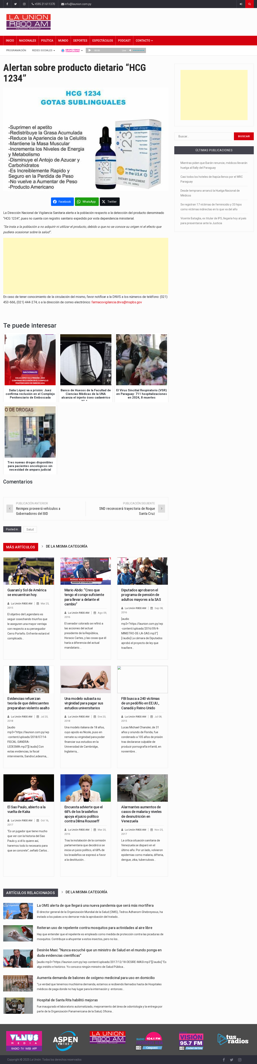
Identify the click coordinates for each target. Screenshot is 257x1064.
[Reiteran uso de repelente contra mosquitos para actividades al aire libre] (18, 933)
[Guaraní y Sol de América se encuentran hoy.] (28, 571)
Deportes (80, 40)
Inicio (10, 40)
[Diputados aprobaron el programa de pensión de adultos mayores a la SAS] (142, 571)
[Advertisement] (85, 266)
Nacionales (27, 40)
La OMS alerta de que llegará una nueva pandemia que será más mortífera (95, 906)
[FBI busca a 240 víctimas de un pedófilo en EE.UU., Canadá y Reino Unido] (142, 679)
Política (47, 40)
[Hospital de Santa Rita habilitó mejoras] (18, 1006)
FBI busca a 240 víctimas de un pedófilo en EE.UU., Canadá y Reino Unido (140, 703)
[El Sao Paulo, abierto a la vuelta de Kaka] (28, 788)
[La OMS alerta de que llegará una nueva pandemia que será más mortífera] (18, 911)
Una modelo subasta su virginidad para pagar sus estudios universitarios (83, 703)
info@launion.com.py (77, 4)
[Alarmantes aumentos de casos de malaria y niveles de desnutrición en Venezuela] (142, 788)
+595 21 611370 (44, 4)
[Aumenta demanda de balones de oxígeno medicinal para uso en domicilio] (18, 983)
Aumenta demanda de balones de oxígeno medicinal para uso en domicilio (96, 978)
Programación (16, 50)
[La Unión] (130, 22)
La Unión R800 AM (21, 603)
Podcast (124, 40)
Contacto (143, 40)
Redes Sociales (42, 50)
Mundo (63, 40)
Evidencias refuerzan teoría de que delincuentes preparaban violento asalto (28, 703)
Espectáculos (102, 40)
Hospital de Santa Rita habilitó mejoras (67, 1000)
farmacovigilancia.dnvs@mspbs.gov (117, 302)
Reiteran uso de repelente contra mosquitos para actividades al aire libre (94, 928)
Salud (30, 529)
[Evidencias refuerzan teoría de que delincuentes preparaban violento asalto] (28, 679)
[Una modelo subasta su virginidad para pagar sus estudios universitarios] (85, 679)
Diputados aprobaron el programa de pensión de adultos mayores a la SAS (141, 595)
